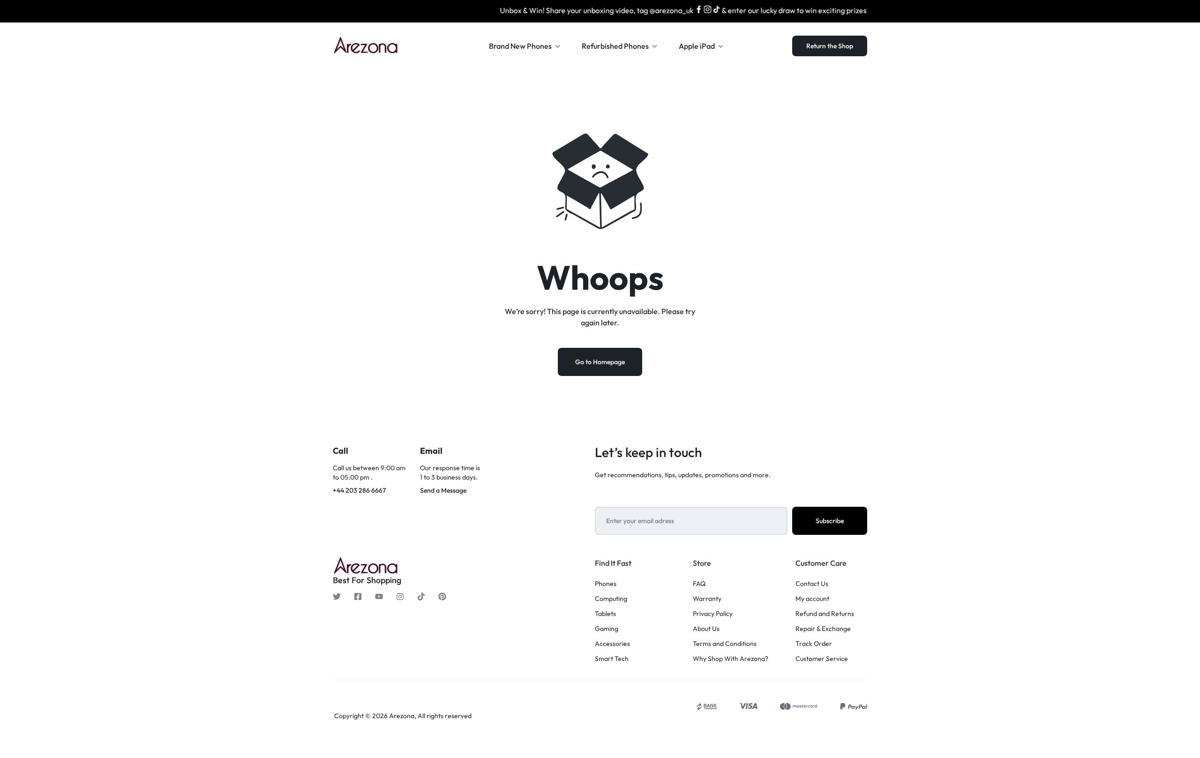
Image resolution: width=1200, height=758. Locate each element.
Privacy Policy (713, 614)
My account (812, 599)
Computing (611, 599)
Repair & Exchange (823, 629)
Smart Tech (612, 659)
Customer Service (821, 659)
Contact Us (811, 584)
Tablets (605, 614)
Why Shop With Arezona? (730, 659)
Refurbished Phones (615, 46)
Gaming (606, 629)
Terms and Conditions (725, 644)
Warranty (707, 599)
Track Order (813, 644)
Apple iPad (697, 46)
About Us (706, 629)
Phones (605, 584)
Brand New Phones (520, 46)
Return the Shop (829, 46)
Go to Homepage (600, 362)
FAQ (699, 584)
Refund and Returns (824, 614)
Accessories (612, 644)
